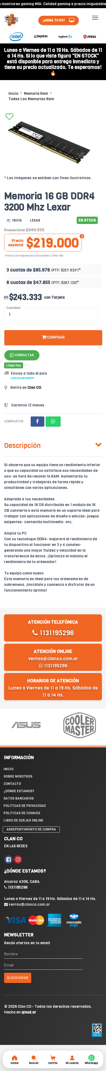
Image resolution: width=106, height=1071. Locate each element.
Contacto (12, 784)
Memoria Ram (36, 93)
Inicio (13, 93)
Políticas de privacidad (25, 806)
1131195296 (56, 632)
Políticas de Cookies (22, 813)
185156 (16, 220)
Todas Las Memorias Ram (31, 99)
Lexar (35, 220)
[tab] (53, 444)
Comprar (55, 337)
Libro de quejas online (23, 820)
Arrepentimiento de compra (31, 829)
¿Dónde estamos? (19, 791)
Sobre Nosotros (18, 776)
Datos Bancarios (19, 798)
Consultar (24, 355)
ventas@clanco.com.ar (53, 659)
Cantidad (13, 308)
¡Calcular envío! (22, 378)
